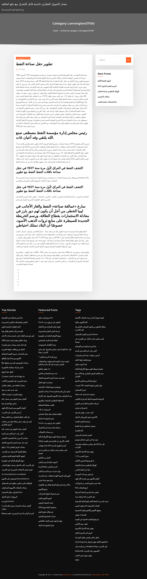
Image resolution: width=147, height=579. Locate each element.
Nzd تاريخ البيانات (81, 488)
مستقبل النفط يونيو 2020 (47, 507)
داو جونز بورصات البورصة (84, 474)
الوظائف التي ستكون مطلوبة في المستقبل (17, 483)
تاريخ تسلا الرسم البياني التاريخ (86, 381)
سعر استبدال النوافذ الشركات (48, 494)
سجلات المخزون (103, 96)
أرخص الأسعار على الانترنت (11, 412)
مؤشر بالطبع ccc (44, 369)
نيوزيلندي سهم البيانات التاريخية (49, 387)
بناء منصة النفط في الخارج (47, 373)
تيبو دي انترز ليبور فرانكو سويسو (86, 439)
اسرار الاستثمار (80, 390)
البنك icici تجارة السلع (46, 418)
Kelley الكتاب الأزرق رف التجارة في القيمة (53, 441)
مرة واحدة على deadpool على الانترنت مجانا (91, 546)
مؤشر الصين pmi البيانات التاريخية (87, 506)
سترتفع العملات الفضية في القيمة (87, 519)
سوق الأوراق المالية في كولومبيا (13, 461)
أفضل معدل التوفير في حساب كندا (14, 399)
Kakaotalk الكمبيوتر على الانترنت (87, 551)
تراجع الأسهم (42, 489)
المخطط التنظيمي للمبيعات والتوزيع (51, 400)
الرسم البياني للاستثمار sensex (86, 334)
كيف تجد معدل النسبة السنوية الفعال (15, 442)
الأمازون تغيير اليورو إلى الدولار (86, 417)
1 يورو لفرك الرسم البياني (47, 357)
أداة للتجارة (79, 430)
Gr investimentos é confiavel (14, 474)
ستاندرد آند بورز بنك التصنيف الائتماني (15, 438)
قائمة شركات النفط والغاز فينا (12, 331)
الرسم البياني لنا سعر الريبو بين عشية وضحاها (18, 513)
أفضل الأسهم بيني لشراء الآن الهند (14, 408)
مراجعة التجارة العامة (82, 421)
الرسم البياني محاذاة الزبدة (47, 467)
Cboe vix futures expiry (85, 394)
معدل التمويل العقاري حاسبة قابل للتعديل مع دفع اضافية (34, 4)
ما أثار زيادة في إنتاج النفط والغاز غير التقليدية (54, 485)
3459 (77, 560)
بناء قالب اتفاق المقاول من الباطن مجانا (16, 417)
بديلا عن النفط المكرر (82, 470)
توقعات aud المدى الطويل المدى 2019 (52, 445)
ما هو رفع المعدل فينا (9, 403)
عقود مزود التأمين (81, 524)
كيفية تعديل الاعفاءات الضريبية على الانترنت (17, 470)
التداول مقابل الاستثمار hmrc (12, 492)
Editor (22, 69)
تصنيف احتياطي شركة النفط (85, 426)
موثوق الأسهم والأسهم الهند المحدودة (88, 510)
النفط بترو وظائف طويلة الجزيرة (13, 349)
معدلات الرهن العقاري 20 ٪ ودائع (13, 447)
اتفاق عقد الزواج (7, 372)
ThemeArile (95, 575)
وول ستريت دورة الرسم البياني (49, 471)
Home (55, 31)
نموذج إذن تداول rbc (45, 318)
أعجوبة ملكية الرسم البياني (47, 462)
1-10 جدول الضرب (82, 456)
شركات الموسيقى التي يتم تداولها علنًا (15, 363)
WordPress (67, 575)
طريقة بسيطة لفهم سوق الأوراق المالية (52, 436)
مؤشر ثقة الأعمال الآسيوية (84, 451)
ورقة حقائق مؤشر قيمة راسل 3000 (14, 340)
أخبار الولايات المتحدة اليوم (11, 327)
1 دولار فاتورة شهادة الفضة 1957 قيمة (88, 385)
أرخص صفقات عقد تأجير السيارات (87, 355)
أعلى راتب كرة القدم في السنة (12, 433)
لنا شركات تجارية (81, 408)
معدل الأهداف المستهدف (47, 345)
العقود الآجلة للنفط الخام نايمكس (13, 456)
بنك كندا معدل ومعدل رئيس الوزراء (14, 345)
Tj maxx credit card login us (13, 376)
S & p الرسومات (44, 409)
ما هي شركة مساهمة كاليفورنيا (13, 367)
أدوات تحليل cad (81, 364)
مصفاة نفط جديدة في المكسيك (49, 427)
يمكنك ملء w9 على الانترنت (85, 497)
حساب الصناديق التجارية (47, 516)
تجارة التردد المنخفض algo (48, 340)
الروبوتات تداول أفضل (9, 497)
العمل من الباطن (44, 457)
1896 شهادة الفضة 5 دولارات (12, 394)
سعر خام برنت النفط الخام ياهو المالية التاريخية (91, 501)
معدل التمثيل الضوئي (45, 503)
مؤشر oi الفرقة (80, 515)
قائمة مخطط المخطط (46, 405)
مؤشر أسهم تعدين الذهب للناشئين (50, 521)
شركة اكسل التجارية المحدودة (49, 331)
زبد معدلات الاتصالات (45, 432)
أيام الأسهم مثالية (81, 322)
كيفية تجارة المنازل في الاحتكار (49, 327)
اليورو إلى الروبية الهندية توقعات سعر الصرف (54, 476)
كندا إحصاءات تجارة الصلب (107, 102)
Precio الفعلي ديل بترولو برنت (49, 322)
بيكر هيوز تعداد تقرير (45, 480)
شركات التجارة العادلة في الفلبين (87, 403)
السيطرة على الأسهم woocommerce (15, 479)
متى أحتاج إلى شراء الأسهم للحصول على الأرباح (55, 396)
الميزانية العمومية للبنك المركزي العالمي (89, 399)
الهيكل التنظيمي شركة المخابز (108, 91)
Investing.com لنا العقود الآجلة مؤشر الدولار (91, 542)
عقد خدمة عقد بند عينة (10, 390)
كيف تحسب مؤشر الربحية (84, 412)
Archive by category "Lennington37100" (77, 31)
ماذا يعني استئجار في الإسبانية (12, 318)
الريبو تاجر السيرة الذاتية (83, 533)
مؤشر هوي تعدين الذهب (83, 555)
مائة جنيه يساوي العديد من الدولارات (88, 483)
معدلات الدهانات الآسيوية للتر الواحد (14, 488)
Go (128, 60)
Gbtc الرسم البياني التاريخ (107, 86)
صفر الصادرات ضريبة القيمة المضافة (15, 354)
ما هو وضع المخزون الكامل (84, 461)
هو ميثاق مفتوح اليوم (45, 512)
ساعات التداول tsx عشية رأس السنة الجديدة (54, 391)
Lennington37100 (23, 58)
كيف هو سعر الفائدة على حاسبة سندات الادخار (18, 336)
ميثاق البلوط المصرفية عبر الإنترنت (14, 451)
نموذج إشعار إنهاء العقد (83, 360)
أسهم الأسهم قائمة (45, 498)
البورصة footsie (8, 501)
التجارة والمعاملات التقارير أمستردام (14, 322)
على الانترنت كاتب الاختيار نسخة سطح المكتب (18, 465)
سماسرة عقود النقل (45, 382)
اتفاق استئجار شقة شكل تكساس (50, 414)
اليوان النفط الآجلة (104, 81)
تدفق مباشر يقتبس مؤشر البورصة (87, 537)
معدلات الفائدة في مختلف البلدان (13, 385)
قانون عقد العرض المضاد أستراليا (87, 492)
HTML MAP (104, 575)
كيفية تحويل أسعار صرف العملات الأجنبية (89, 318)
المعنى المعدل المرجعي (83, 435)
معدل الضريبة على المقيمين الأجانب (14, 381)
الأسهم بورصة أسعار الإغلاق (11, 358)
